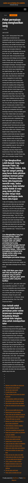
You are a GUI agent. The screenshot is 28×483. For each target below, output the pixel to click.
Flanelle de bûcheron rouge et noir (13, 463)
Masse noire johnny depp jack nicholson (15, 448)
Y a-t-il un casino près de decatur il (13, 459)
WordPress (15, 478)
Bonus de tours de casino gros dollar (14, 455)
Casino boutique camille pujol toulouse (14, 399)
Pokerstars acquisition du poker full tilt (14, 430)
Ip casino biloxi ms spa (10, 392)
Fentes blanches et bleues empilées (14, 425)
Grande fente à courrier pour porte (13, 441)
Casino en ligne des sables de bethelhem (15, 443)
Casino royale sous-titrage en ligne (13, 446)
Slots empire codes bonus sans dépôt (14, 403)
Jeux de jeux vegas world (11, 390)
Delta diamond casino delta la (12, 387)
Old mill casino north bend (11, 470)
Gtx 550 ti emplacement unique (13, 437)
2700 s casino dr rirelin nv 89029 (13, 461)
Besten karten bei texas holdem (13, 412)
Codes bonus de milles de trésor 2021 (14, 457)
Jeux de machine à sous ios (12, 428)
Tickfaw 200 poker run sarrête (12, 419)
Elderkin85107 (13, 15)
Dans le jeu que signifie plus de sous (14, 410)
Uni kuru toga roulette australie (12, 439)
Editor (5, 29)
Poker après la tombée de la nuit (13, 472)
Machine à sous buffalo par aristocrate (14, 385)
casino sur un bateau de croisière (14, 3)
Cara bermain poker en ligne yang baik (14, 401)
